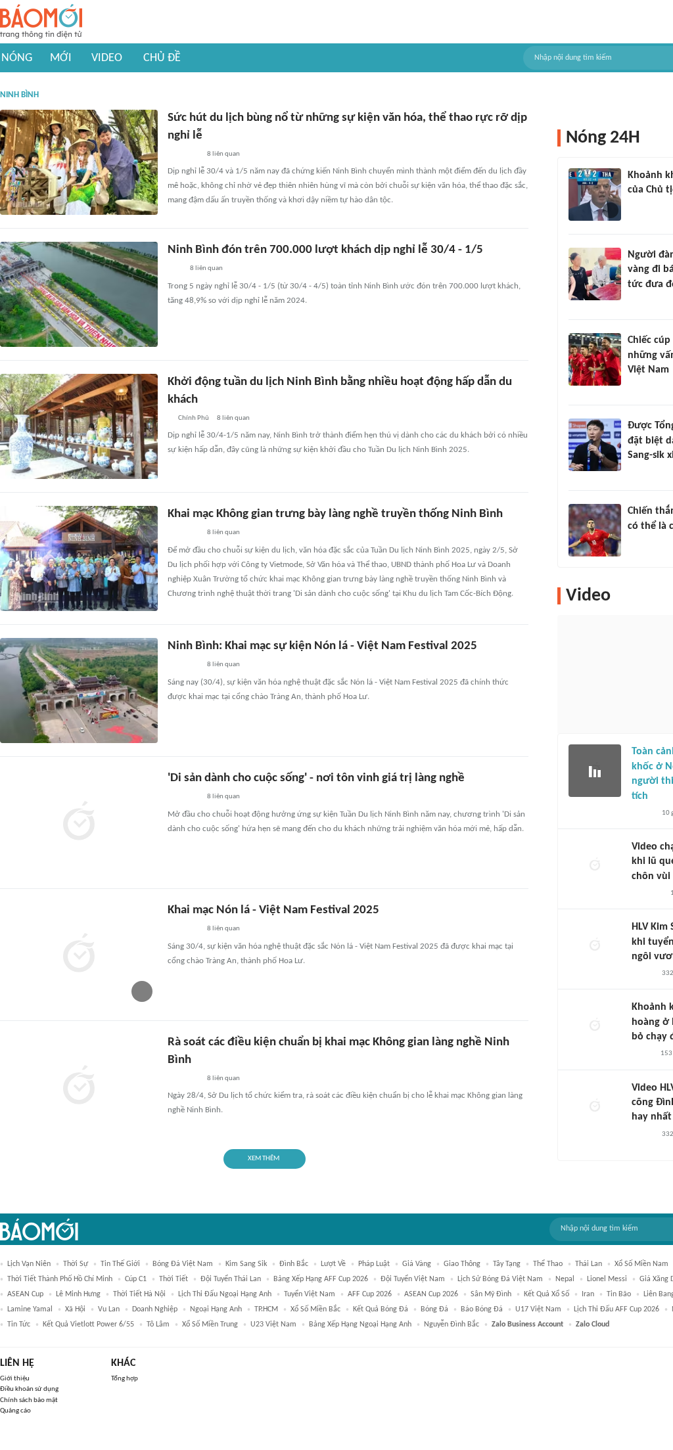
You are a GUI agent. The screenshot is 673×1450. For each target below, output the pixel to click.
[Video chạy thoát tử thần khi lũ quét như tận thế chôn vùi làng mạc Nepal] (595, 866)
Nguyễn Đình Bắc (451, 1324)
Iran (588, 1294)
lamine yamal (30, 1309)
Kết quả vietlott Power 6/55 (88, 1324)
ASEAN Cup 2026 (431, 1294)
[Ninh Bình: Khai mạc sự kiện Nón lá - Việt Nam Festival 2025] (79, 690)
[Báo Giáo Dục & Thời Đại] (175, 269)
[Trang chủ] (41, 22)
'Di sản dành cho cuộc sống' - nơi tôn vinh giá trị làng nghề (316, 778)
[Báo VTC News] (643, 472)
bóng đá (434, 1309)
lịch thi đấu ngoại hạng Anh (224, 1294)
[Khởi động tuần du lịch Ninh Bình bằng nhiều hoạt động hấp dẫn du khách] (79, 426)
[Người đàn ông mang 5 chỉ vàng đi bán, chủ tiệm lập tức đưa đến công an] (595, 274)
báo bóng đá (482, 1309)
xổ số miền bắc (315, 1309)
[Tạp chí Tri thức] (636, 208)
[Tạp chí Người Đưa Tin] (642, 1054)
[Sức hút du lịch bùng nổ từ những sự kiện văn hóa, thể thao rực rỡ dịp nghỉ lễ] (79, 162)
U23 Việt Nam (273, 1324)
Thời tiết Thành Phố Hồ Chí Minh (59, 1279)
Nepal (564, 1279)
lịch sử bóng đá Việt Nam (500, 1279)
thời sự (75, 1264)
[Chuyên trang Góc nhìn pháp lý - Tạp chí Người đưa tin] (636, 302)
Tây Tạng (507, 1264)
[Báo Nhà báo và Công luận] (183, 665)
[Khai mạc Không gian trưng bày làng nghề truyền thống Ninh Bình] (79, 558)
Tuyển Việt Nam (309, 1294)
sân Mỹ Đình (491, 1294)
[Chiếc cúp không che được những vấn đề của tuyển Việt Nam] (595, 359)
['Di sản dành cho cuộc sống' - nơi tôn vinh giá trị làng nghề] (79, 822)
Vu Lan (109, 1309)
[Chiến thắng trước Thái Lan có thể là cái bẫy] (595, 530)
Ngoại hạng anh (216, 1309)
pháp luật (374, 1264)
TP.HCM (266, 1309)
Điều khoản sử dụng (29, 1389)
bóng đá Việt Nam (182, 1264)
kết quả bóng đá (380, 1309)
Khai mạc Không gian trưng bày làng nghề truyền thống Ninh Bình (335, 514)
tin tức (18, 1324)
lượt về (333, 1264)
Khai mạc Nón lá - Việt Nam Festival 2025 (273, 910)
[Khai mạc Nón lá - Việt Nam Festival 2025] (79, 954)
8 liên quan (223, 154)
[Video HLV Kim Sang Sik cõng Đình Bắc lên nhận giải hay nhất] (595, 1107)
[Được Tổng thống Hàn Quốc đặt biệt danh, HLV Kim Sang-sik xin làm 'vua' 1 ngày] (595, 445)
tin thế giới (120, 1264)
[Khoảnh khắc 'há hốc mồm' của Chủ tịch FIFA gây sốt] (595, 194)
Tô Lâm (158, 1324)
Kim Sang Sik (246, 1264)
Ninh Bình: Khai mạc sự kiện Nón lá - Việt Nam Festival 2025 (322, 646)
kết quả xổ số (546, 1294)
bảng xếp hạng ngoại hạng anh (360, 1324)
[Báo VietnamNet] (643, 813)
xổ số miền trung (210, 1324)
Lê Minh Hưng (78, 1294)
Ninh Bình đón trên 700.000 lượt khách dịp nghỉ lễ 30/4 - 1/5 (325, 250)
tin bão (619, 1294)
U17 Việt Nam (538, 1309)
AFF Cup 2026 (370, 1294)
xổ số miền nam (641, 1264)
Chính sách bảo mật (29, 1400)
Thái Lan (588, 1264)
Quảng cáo (15, 1411)
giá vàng (416, 1264)
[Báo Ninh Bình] (183, 154)
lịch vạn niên (29, 1264)
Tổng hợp (124, 1378)
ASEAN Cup (25, 1294)
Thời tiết (173, 1279)
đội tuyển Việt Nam (413, 1279)
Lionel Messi (607, 1279)
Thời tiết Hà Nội (139, 1294)
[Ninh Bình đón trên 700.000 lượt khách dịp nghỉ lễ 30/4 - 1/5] (79, 294)
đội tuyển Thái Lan (230, 1279)
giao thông (462, 1264)
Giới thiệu (15, 1378)
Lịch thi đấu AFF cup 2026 (616, 1309)
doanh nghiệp (154, 1309)
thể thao (548, 1264)
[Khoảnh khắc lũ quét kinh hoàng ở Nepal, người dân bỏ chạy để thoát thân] (595, 1026)
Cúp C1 (136, 1279)
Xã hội (75, 1309)
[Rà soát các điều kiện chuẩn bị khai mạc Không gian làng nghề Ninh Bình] (79, 1086)
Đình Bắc (293, 1264)
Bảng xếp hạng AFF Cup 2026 (320, 1279)
